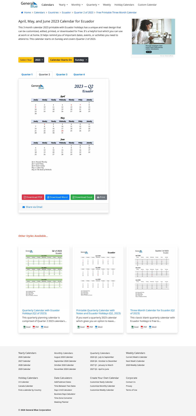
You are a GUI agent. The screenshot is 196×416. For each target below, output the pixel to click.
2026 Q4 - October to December (103, 361)
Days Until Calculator (63, 390)
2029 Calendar (24, 369)
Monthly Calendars (63, 353)
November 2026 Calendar (65, 369)
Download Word (58, 197)
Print (102, 197)
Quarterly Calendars (100, 353)
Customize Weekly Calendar (102, 390)
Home (27, 12)
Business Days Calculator (64, 394)
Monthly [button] (76, 4)
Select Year (26, 59)
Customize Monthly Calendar (102, 386)
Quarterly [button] (92, 4)
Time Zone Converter (63, 398)
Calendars (48, 4)
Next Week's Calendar (135, 361)
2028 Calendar (24, 365)
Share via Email (33, 207)
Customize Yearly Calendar (101, 382)
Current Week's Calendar (136, 357)
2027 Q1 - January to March (101, 365)
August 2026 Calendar (63, 357)
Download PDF (34, 197)
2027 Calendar (24, 361)
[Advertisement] (152, 75)
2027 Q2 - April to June (99, 369)
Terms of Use (131, 390)
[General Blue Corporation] (29, 4)
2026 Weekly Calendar (135, 365)
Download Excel (83, 197)
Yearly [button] (62, 4)
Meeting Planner (61, 402)
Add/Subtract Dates (62, 382)
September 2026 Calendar (65, 361)
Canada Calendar (25, 386)
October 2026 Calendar (64, 365)
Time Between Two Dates (65, 386)
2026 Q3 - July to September (102, 357)
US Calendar (23, 382)
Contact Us (130, 382)
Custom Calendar (147, 4)
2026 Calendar (24, 357)
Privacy (129, 386)
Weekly (107, 4)
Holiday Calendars (124, 4)
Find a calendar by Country (29, 390)
